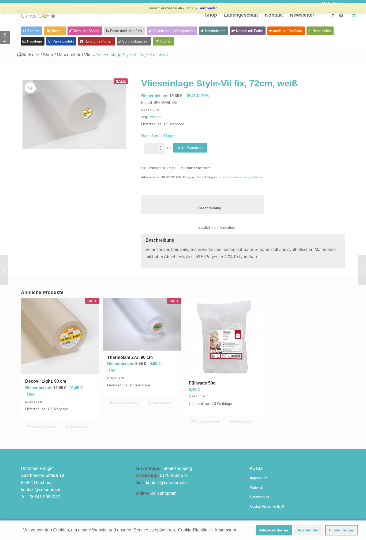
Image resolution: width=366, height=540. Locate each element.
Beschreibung (202, 208)
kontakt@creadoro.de (41, 489)
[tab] (202, 204)
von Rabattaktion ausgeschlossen (242, 177)
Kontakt (256, 468)
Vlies (89, 55)
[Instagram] (341, 15)
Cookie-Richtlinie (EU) (267, 506)
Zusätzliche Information (211, 228)
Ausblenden (209, 8)
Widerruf (256, 487)
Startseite (30, 55)
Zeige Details (78, 426)
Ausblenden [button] (308, 530)
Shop (48, 55)
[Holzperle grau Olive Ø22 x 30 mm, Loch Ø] (362, 270)
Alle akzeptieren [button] (273, 530)
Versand (156, 117)
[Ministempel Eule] (4, 270)
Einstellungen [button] (341, 530)
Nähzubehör (68, 55)
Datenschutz (260, 497)
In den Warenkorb (190, 148)
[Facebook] (333, 15)
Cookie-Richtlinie (194, 530)
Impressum (258, 478)
